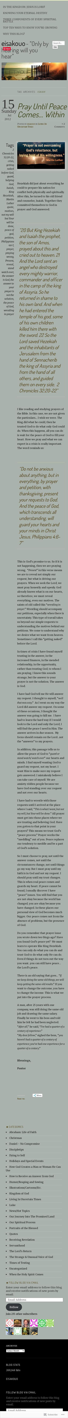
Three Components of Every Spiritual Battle (29, 20)
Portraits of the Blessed (23, 1228)
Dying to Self (17, 1155)
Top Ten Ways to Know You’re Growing (30, 27)
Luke (12, 1205)
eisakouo (13, 43)
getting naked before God (7, 169)
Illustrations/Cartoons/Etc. (25, 1187)
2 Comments (59, 125)
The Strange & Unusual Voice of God (31, 1257)
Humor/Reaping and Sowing (26, 1182)
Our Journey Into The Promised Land (31, 1216)
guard (10, 176)
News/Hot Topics (19, 1210)
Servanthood (17, 1245)
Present (9, 260)
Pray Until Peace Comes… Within (42, 110)
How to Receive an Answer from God (31, 1176)
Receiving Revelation (22, 1239)
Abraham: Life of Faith (22, 1132)
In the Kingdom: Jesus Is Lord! (24, 6)
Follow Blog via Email (24, 1282)
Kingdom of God (19, 1193)
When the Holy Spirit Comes (26, 1274)
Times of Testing (19, 1262)
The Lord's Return (20, 1251)
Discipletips (16, 1149)
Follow (14, 1307)
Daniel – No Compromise (24, 1143)
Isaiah (10, 187)
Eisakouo (12, 1379)
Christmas (15, 1138)
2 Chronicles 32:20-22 (8, 153)
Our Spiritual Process (22, 1222)
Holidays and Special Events (26, 1161)
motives (9, 210)
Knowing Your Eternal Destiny (25, 13)
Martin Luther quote (10, 203)
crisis (10, 161)
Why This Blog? (14, 33)
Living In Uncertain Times (32, 125)
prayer (9, 249)
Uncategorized (18, 1268)
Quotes (13, 1233)
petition (9, 237)
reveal (9, 264)
